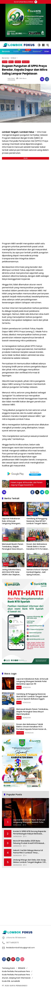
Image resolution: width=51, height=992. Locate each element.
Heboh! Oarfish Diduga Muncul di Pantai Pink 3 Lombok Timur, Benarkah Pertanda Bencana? (28, 851)
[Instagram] (22, 959)
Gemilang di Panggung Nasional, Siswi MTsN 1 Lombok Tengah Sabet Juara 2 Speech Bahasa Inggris (37, 521)
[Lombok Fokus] (18, 45)
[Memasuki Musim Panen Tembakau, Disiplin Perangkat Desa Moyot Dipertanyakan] (13, 534)
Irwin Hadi (11, 78)
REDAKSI (21, 968)
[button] (39, 45)
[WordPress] (18, 959)
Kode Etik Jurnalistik (11, 981)
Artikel (5, 62)
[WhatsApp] (47, 492)
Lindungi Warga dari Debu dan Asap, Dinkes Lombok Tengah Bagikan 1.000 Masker (30, 861)
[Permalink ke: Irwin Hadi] (5, 79)
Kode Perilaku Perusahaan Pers (16, 971)
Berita (11, 62)
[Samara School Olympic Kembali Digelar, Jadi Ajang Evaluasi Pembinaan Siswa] (37, 560)
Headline (26, 62)
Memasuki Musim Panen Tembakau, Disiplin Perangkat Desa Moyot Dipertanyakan (12, 546)
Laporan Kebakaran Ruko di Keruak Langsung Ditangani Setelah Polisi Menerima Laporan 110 (12, 521)
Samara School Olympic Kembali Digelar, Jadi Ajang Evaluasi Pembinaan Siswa (37, 572)
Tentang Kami (8, 968)
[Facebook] (32, 492)
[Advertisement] (25, 896)
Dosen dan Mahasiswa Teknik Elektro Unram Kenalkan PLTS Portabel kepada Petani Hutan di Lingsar (37, 546)
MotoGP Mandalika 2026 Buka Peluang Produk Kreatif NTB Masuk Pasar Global (28, 842)
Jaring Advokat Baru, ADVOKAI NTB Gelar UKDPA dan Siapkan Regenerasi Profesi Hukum (11, 572)
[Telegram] (42, 492)
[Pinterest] (13, 959)
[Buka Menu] (43, 45)
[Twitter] (37, 492)
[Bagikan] (47, 79)
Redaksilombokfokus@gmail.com (20, 947)
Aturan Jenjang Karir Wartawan (16, 978)
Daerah (17, 62)
